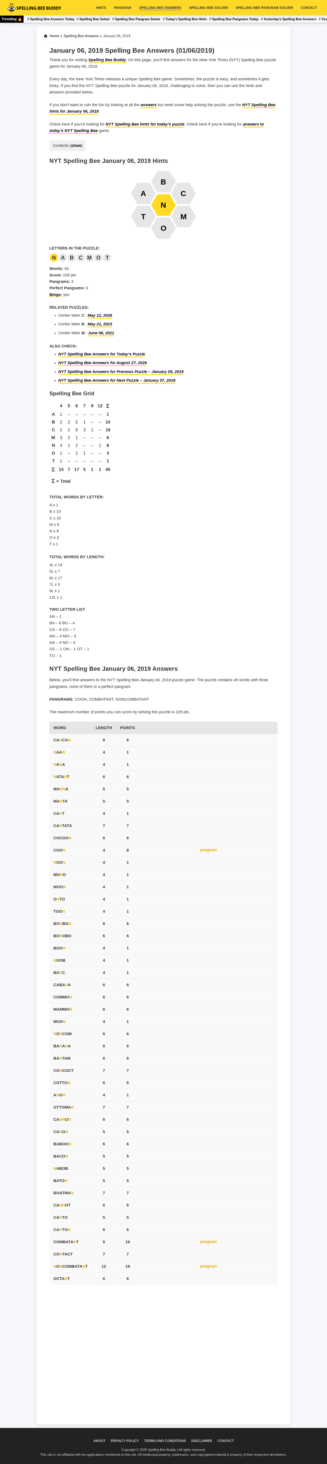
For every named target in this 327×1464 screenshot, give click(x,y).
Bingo (55, 294)
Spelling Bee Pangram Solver (137, 19)
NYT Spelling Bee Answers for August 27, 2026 (102, 363)
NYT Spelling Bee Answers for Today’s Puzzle (101, 354)
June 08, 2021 (101, 333)
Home (54, 36)
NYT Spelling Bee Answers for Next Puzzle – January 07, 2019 (116, 380)
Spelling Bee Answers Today (52, 19)
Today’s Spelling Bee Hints (186, 19)
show (76, 145)
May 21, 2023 (100, 324)
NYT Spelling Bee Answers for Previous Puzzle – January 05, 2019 (121, 371)
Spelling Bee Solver (94, 19)
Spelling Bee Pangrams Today (235, 19)
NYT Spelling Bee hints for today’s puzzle (145, 124)
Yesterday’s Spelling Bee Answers (290, 19)
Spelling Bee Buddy (107, 60)
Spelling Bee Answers (81, 36)
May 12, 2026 (100, 315)
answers (149, 105)
